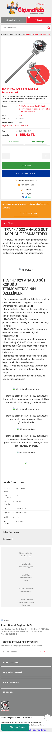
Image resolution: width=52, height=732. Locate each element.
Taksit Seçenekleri (11, 532)
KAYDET (43, 652)
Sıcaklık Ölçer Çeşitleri (41, 109)
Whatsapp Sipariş (17, 727)
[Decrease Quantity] (6, 156)
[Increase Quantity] (46, 156)
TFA (20, 115)
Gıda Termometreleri (27, 112)
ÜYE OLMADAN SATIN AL (26, 174)
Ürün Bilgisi (8, 223)
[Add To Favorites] (26, 185)
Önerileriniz (8, 539)
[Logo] (26, 7)
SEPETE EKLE (26, 166)
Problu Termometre (26, 106)
